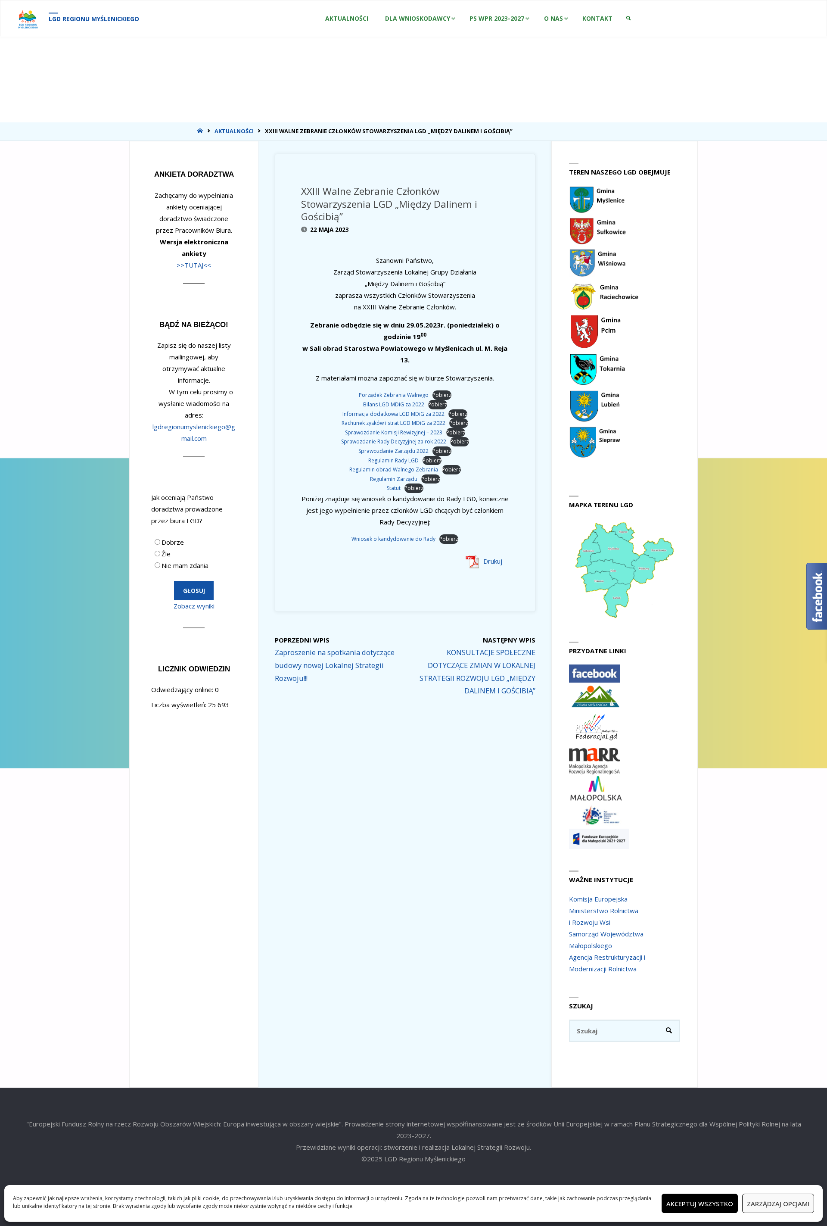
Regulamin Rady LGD (393, 460)
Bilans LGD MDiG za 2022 (393, 404)
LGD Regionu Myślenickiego (94, 19)
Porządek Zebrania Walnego (394, 395)
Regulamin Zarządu (393, 479)
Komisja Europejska (598, 899)
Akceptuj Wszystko (699, 1203)
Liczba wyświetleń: (179, 704)
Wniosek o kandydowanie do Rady (393, 539)
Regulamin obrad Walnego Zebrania (393, 469)
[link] (628, 18)
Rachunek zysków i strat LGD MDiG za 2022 (393, 423)
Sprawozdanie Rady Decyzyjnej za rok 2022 (393, 441)
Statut (394, 488)
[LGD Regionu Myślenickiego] (27, 18)
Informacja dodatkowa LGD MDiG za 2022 (393, 414)
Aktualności (234, 131)
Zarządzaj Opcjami (778, 1203)
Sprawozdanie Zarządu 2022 (393, 451)
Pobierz (441, 395)
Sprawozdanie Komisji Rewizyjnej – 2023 (393, 432)
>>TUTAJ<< (194, 265)
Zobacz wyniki (194, 606)
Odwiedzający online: (183, 689)
